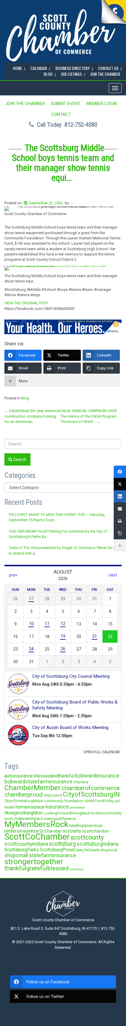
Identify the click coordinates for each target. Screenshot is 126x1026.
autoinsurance (18, 776)
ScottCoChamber (37, 837)
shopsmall (16, 855)
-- (72, 203)
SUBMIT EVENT (66, 103)
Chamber (80, 782)
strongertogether (33, 861)
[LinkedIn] (120, 496)
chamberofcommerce (91, 788)
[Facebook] (120, 472)
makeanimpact (28, 818)
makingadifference (60, 818)
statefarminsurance (52, 855)
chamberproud (23, 794)
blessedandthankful (54, 776)
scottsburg (62, 843)
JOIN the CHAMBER (105, 74)
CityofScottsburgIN (91, 794)
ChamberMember (32, 787)
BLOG (48, 74)
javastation (77, 807)
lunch (8, 818)
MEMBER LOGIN (101, 103)
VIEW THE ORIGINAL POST (26, 303)
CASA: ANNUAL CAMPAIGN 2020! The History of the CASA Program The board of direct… (88, 416)
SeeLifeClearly (87, 850)
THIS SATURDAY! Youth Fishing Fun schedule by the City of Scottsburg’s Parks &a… (58, 534)
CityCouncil (52, 795)
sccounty (72, 831)
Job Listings (71, 74)
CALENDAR (38, 68)
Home (17, 68)
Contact (61, 114)
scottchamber (95, 831)
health (9, 807)
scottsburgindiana (97, 844)
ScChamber (51, 831)
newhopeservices (86, 825)
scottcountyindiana (26, 844)
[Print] (120, 521)
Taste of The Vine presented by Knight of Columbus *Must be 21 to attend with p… (63, 550)
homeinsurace (30, 807)
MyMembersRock (36, 824)
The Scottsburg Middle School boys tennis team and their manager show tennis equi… (63, 163)
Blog (25, 398)
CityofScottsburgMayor (24, 801)
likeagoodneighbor (23, 813)
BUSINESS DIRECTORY (72, 68)
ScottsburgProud (57, 849)
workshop (76, 869)
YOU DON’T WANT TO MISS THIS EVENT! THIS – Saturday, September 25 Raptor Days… (57, 517)
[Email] (120, 508)
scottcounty (87, 837)
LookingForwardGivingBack (66, 813)
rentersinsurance (21, 831)
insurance (57, 807)
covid (89, 800)
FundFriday (104, 801)
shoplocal (108, 850)
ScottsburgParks (21, 849)
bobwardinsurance (97, 776)
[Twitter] (120, 484)
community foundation (64, 801)
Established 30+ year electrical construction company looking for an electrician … (32, 416)
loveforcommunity (106, 813)
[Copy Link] (120, 533)
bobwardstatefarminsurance (38, 781)
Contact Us (108, 68)
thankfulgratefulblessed (36, 868)
